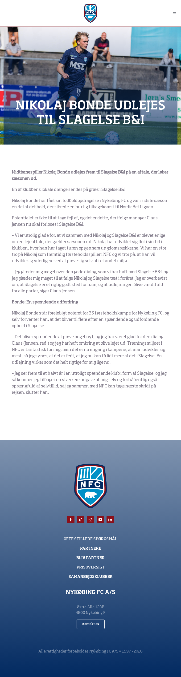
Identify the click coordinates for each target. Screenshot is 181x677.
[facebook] (70, 519)
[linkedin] (110, 519)
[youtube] (100, 519)
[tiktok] (80, 519)
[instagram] (90, 519)
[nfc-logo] (91, 6)
